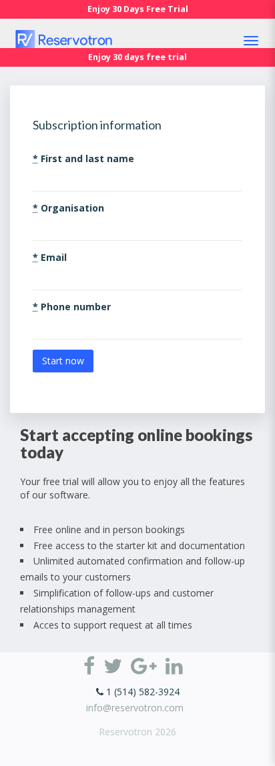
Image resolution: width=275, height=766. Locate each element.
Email (50, 257)
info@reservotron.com (135, 707)
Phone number (72, 306)
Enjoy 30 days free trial (137, 57)
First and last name (83, 158)
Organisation (68, 208)
